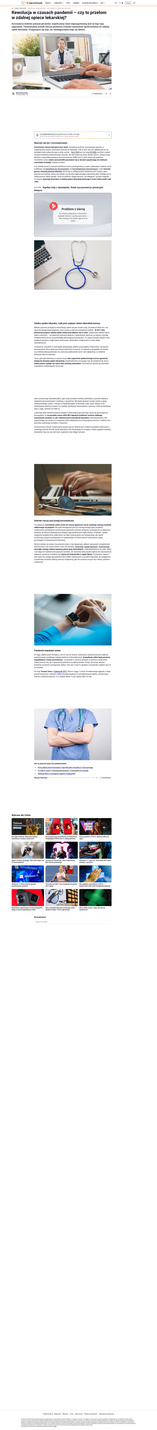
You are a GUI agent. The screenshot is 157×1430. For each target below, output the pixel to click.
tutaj (55, 1426)
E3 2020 (93, 152)
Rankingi (76, 3)
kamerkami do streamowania (57, 169)
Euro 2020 (75, 152)
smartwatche (104, 547)
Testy (68, 3)
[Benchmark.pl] (36, 3)
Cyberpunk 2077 (60, 671)
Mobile (47, 3)
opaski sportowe (91, 547)
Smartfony (79, 547)
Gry (101, 3)
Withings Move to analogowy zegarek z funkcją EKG (56, 774)
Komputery (58, 3)
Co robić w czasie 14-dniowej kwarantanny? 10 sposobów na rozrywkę (63, 770)
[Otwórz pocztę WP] (115, 3)
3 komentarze (97, 94)
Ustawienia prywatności (106, 1414)
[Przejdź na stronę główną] (23, 4)
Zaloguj (128, 3)
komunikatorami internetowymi (85, 169)
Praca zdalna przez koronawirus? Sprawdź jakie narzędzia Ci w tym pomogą (65, 767)
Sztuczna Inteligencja (90, 3)
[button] (121, 3)
